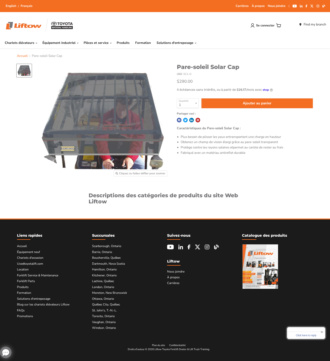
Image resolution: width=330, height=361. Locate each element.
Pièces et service (96, 43)
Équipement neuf (28, 252)
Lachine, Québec (103, 281)
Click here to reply (306, 335)
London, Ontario (103, 287)
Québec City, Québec (106, 304)
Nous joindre (277, 6)
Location (23, 269)
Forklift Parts (26, 281)
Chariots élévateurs (20, 43)
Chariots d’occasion (30, 258)
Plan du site (158, 345)
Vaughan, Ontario (104, 322)
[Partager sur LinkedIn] (191, 120)
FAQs (21, 310)
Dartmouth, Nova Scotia (108, 264)
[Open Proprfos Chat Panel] (5, 352)
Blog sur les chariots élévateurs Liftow (43, 304)
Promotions (25, 316)
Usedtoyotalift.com (30, 264)
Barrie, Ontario (102, 252)
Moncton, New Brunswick (109, 293)
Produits (123, 43)
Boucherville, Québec (106, 258)
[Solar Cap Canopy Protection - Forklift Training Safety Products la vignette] (24, 70)
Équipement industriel (59, 43)
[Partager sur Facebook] (179, 120)
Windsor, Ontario (104, 328)
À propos (258, 6)
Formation (143, 43)
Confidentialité (177, 345)
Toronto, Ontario (103, 316)
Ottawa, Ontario (103, 299)
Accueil (22, 56)
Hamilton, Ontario (104, 269)
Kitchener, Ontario (104, 275)
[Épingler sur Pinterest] (198, 120)
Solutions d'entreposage (175, 43)
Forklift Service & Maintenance (37, 275)
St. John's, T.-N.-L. (104, 310)
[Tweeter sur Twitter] (185, 120)
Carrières (242, 6)
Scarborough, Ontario (106, 246)
